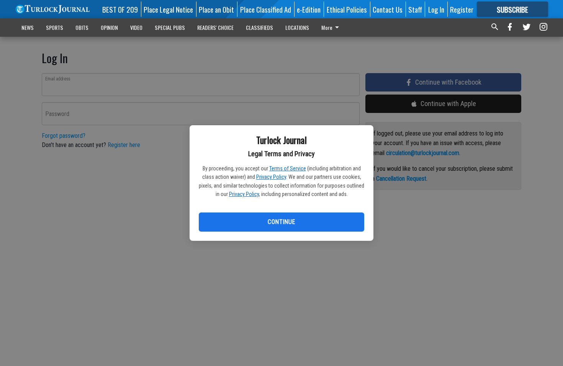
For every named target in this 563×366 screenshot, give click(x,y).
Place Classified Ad (265, 9)
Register (461, 9)
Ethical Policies (347, 9)
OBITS (81, 27)
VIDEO (136, 27)
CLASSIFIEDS (259, 27)
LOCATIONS (297, 27)
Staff (415, 9)
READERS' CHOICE (215, 27)
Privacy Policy (271, 177)
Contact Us (388, 9)
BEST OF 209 (120, 9)
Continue (281, 221)
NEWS (27, 27)
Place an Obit (216, 9)
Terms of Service (287, 168)
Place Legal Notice (168, 9)
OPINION (109, 27)
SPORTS (54, 27)
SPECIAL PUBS (170, 27)
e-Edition (309, 9)
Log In (436, 9)
